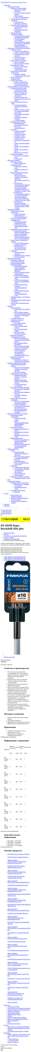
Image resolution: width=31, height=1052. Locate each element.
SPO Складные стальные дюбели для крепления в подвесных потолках (21, 347)
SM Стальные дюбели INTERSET (20, 343)
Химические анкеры (14, 209)
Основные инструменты (18, 490)
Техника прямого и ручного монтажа (18, 86)
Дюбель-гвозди (15, 321)
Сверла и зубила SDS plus (22, 52)
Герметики (14, 466)
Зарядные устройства (20, 23)
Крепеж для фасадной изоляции (17, 363)
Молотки (17, 492)
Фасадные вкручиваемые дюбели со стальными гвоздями (21, 369)
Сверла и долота (16, 49)
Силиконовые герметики (21, 467)
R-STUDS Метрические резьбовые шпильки (21, 243)
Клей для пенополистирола (19, 460)
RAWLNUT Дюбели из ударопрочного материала (22, 360)
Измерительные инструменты (20, 482)
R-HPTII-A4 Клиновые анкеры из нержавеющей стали (21, 277)
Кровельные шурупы (17, 427)
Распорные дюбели (16, 324)
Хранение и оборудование (19, 8)
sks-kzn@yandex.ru (6, 513)
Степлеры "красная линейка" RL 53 (20, 131)
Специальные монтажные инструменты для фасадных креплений (22, 407)
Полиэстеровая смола (20, 217)
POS (9, 479)
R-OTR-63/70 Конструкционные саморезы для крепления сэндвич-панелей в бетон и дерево (21, 205)
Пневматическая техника (18, 122)
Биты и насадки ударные (21, 63)
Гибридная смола (19, 215)
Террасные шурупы (20, 163)
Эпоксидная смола (19, 214)
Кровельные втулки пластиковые (17, 415)
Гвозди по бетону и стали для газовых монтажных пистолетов (21, 111)
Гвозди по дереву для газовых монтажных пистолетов (20, 94)
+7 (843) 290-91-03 (6, 510)
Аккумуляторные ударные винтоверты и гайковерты (22, 42)
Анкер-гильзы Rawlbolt (18, 263)
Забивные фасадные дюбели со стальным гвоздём (20, 377)
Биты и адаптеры (19, 62)
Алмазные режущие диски (22, 76)
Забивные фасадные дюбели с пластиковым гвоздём (21, 381)
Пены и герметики (13, 449)
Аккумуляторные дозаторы (19, 253)
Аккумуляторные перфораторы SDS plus (21, 45)
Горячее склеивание (17, 154)
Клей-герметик (18, 475)
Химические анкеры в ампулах (20, 229)
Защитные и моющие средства (20, 476)
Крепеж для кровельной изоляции (18, 413)
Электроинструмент (13, 6)
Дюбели (10, 306)
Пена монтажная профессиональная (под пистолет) (21, 453)
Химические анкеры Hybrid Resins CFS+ (20, 222)
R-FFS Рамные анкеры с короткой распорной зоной (22, 313)
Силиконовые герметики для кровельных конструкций (21, 470)
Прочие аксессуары (20, 249)
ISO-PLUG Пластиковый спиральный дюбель (21, 402)
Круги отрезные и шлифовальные (16, 78)
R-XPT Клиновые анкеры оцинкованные (22, 273)
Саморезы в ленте (16, 165)
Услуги (6, 1025)
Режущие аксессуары (17, 65)
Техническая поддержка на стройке (18, 1031)
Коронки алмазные (20, 74)
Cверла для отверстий (20, 82)
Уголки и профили (19, 404)
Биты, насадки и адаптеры (19, 60)
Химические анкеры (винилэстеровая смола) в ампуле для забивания (22, 232)
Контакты (7, 1033)
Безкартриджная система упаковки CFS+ (18, 219)
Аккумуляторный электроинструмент (17, 33)
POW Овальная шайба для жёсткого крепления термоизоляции (22, 446)
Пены (12, 450)
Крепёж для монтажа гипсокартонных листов (18, 336)
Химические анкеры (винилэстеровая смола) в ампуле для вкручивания (22, 237)
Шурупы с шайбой (19, 372)
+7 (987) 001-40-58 (6, 512)
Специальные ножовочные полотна (20, 68)
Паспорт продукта (9, 657)
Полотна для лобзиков (21, 66)
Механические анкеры (14, 258)
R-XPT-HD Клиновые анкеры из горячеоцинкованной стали (20, 287)
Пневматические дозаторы (22, 255)
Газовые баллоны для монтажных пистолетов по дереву (22, 99)
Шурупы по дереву (16, 162)
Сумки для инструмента (21, 17)
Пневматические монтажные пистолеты (21, 124)
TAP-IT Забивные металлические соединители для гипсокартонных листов (21, 353)
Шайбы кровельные (17, 438)
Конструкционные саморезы (19, 172)
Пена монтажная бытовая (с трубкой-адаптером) (21, 457)
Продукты (7, 5)
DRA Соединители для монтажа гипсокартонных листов (22, 340)
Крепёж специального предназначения (17, 357)
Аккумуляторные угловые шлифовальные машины (22, 36)
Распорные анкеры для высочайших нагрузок (17, 260)
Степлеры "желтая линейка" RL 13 (19, 138)
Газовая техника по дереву (19, 88)
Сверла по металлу (20, 57)
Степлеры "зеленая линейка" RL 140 (20, 134)
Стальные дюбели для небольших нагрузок (17, 319)
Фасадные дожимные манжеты (20, 387)
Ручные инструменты (14, 481)
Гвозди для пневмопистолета (19, 127)
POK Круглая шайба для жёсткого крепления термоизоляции (21, 441)
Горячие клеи (18, 158)
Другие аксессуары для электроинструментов (21, 84)
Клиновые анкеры (16, 264)
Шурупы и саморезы (14, 160)
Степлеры (14, 129)
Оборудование (18, 16)
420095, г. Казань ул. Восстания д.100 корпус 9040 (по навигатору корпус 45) (19, 1036)
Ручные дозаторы (19, 257)
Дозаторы (14, 251)
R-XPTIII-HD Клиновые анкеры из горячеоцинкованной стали (21, 293)
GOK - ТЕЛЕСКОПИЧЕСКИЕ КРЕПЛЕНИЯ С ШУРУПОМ (21, 424)
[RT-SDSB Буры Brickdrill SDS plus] (15, 557)
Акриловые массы (19, 473)
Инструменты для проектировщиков (18, 1026)
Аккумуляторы (18, 22)
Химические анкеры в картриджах (17, 211)
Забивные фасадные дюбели (19, 373)
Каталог (6, 534)
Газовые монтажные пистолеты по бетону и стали (21, 106)
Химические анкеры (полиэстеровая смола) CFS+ (21, 226)
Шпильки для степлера (21, 152)
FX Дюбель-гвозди (20, 323)
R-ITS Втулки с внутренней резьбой (20, 247)
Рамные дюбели (15, 307)
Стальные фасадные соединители (20, 385)
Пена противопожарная (21, 463)
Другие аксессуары (16, 80)
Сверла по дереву (19, 59)
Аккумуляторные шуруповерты (19, 39)
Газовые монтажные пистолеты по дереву (20, 90)
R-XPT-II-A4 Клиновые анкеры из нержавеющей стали (21, 281)
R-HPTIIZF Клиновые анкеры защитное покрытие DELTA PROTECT (20, 268)
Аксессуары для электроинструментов (19, 48)
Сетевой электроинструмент (19, 25)
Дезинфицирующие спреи (22, 478)
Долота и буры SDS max (21, 51)
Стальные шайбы (19, 120)
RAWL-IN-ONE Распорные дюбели (20, 333)
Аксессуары (18, 464)
